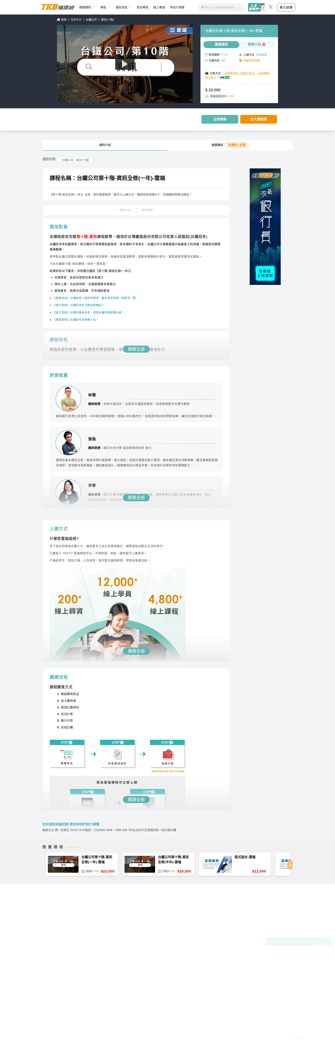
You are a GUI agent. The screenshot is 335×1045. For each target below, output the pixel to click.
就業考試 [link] (76, 19)
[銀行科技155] (265, 226)
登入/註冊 (286, 7)
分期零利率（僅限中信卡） (240, 73)
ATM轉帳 (263, 73)
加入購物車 (258, 119)
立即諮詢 (219, 119)
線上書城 (159, 7)
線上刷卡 (210, 77)
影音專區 (143, 7)
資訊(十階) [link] (107, 19)
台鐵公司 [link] (91, 19)
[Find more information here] (298, 989)
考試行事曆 (177, 7)
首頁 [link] (63, 19)
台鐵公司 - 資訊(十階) (75, 160)
